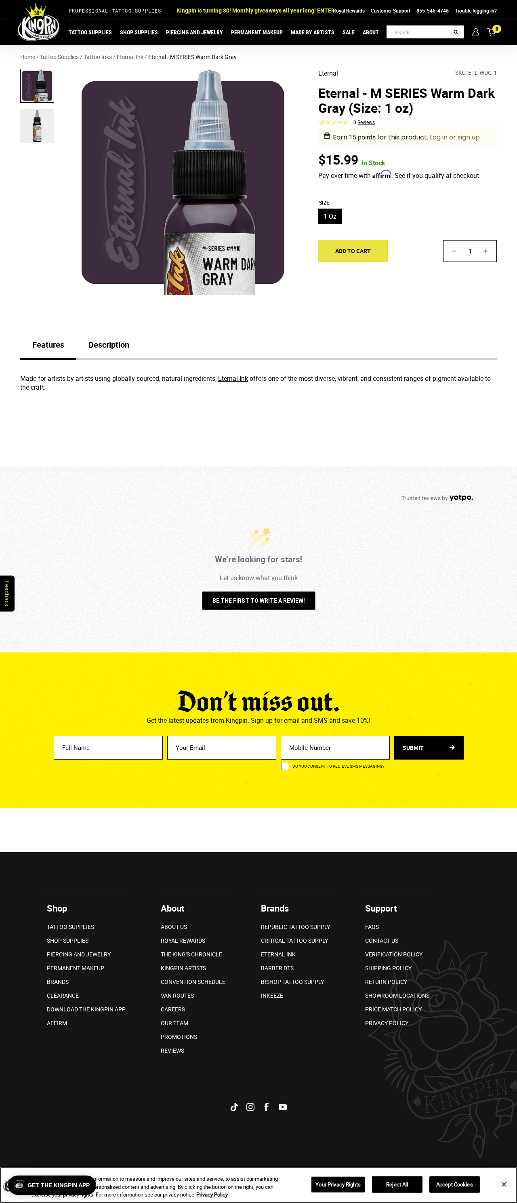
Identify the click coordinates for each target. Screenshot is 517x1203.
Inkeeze (272, 995)
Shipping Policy (388, 968)
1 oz (330, 216)
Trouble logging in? (476, 10)
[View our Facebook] (267, 1107)
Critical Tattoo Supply (294, 940)
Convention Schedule (193, 982)
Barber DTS (277, 968)
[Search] (456, 32)
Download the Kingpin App (86, 1009)
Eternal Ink (233, 378)
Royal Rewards (349, 10)
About (371, 32)
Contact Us (381, 940)
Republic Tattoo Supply (295, 927)
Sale (349, 32)
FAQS (372, 927)
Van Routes (177, 995)
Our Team (174, 1023)
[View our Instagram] (250, 1107)
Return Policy (386, 982)
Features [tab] (48, 344)
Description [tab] (108, 344)
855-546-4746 (432, 10)
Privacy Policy (386, 1023)
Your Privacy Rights (337, 1184)
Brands (58, 982)
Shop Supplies (139, 32)
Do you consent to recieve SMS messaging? (338, 766)
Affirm (57, 1023)
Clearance (63, 995)
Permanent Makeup (257, 32)
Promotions (179, 1036)
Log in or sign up (455, 137)
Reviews (172, 1050)
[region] (258, 1185)
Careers (173, 1009)
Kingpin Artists (183, 968)
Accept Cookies (454, 1184)
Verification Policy (393, 954)
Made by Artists (312, 32)
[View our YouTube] (283, 1107)
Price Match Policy (393, 1009)
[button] (52, 1185)
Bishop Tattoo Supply (292, 982)
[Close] (504, 1184)
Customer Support (390, 10)
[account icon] (475, 31)
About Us (174, 927)
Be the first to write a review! (258, 600)
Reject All (397, 1184)
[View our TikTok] (234, 1107)
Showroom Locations (397, 995)
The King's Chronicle (191, 954)
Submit (414, 747)
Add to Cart (353, 251)
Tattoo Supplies (90, 32)
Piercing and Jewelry (194, 32)
